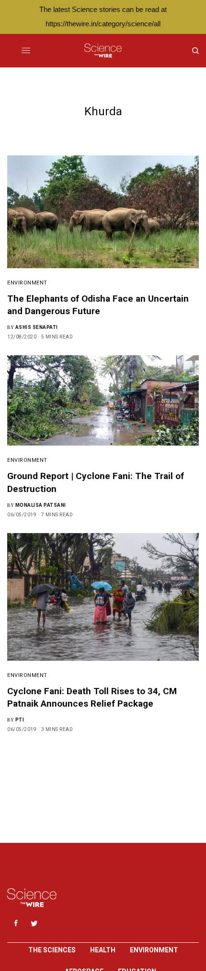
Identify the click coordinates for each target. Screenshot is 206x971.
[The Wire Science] (102, 51)
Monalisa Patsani (40, 505)
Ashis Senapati (36, 327)
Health (102, 950)
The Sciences (52, 950)
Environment (27, 283)
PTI (19, 719)
